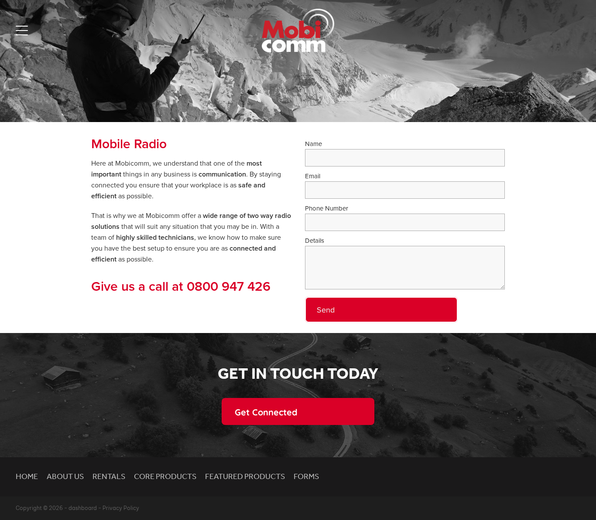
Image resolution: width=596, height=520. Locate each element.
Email (312, 176)
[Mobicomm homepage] (298, 30)
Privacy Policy (121, 508)
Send (326, 309)
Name (313, 143)
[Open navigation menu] (86, 30)
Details (314, 240)
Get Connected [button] (266, 411)
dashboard (83, 508)
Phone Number (326, 208)
